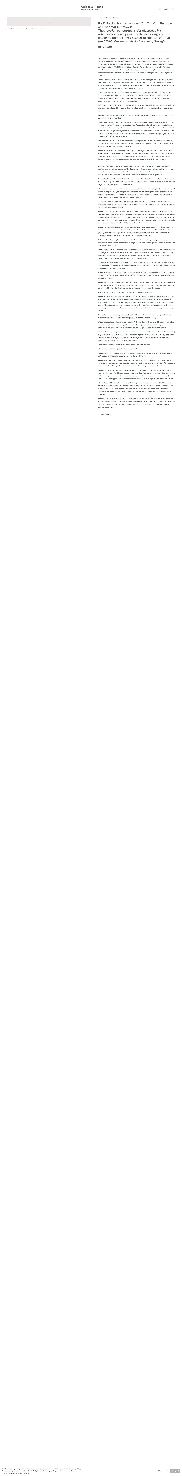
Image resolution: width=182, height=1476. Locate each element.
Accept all (175, 1471)
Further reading (104, 414)
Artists (159, 9)
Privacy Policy (24, 1473)
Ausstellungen (168, 9)
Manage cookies (163, 1471)
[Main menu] (176, 9)
